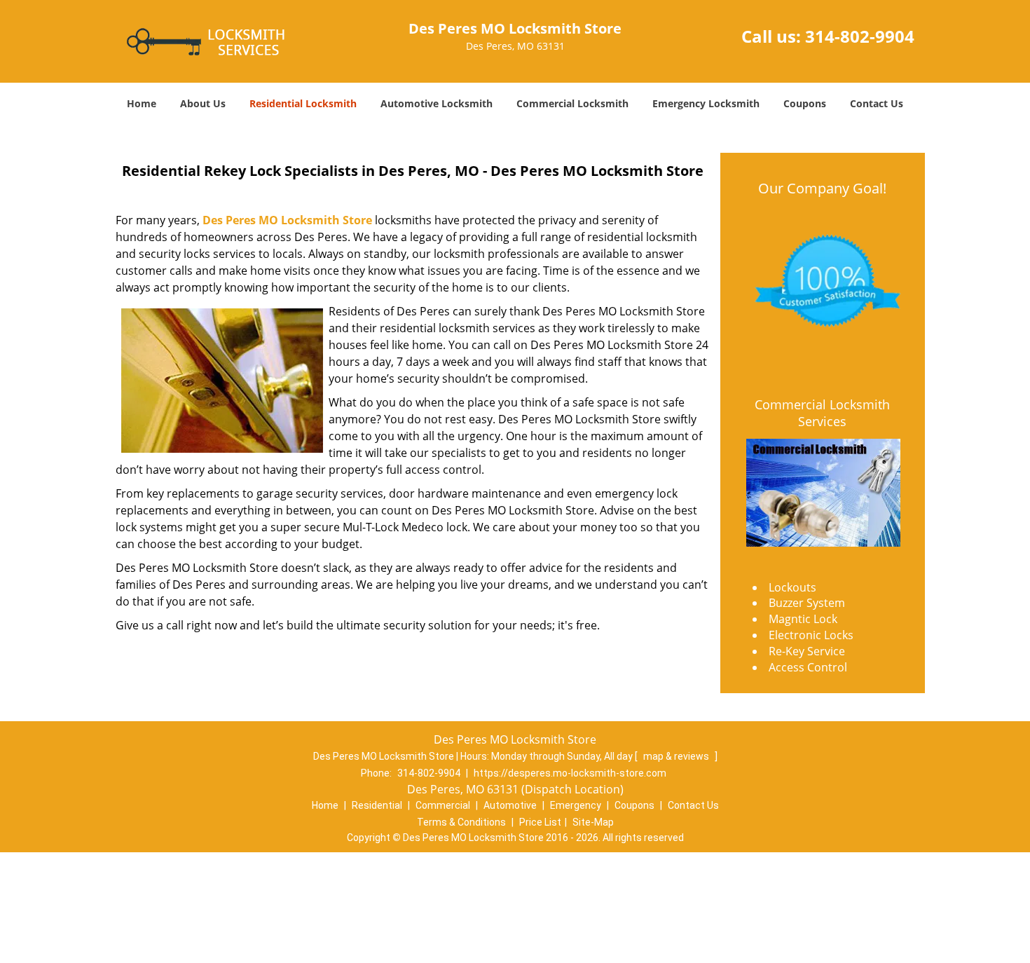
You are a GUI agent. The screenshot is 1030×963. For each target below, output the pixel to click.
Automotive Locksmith (436, 103)
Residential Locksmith (303, 103)
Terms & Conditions (461, 822)
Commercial (443, 805)
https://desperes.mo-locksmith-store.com (570, 773)
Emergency (575, 805)
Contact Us (876, 103)
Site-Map (593, 822)
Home (141, 103)
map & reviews (677, 756)
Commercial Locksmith (572, 103)
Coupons (804, 103)
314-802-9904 (859, 36)
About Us (203, 103)
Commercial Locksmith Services (822, 413)
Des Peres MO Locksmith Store (287, 220)
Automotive (510, 805)
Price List (540, 822)
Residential (377, 805)
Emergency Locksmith (706, 103)
